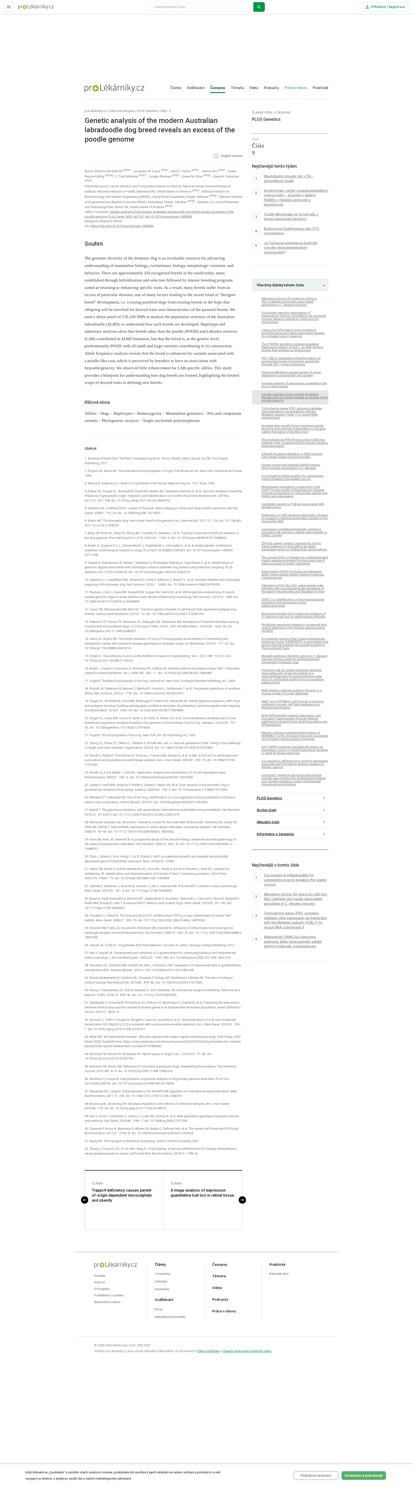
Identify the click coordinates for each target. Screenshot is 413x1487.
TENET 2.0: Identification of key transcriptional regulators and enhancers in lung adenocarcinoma (292, 603)
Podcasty (271, 87)
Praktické (320, 87)
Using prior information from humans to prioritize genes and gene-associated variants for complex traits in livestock (293, 333)
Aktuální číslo (268, 822)
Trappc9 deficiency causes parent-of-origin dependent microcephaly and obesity (122, 1195)
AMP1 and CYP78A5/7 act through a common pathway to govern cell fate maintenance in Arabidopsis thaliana (292, 704)
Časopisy (217, 87)
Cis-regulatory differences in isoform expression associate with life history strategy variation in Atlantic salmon (294, 764)
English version (231, 156)
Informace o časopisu (275, 834)
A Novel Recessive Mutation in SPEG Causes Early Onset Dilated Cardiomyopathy (291, 455)
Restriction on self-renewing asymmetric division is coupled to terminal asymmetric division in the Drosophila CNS (294, 518)
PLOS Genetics (147, 111)
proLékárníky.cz (95, 111)
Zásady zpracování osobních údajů (247, 1351)
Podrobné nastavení (316, 1475)
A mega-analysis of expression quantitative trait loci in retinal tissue (202, 1193)
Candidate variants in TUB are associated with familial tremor (292, 505)
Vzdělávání (195, 87)
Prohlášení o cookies (109, 1295)
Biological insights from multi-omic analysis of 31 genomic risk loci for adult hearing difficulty (293, 615)
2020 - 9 (165, 111)
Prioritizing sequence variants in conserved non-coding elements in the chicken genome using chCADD (294, 628)
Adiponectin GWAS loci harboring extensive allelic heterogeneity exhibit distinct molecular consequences (292, 575)
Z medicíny (162, 1274)
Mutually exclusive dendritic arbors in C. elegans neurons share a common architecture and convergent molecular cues (294, 659)
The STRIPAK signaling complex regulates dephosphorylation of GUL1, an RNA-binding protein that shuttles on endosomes (292, 347)
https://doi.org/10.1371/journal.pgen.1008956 (122, 226)
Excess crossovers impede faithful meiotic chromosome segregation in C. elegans (290, 466)
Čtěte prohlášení (208, 1351)
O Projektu (101, 1289)
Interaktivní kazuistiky (170, 1317)
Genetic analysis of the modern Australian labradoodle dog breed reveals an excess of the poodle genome (294, 397)
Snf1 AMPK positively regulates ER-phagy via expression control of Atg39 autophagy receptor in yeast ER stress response (294, 750)
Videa (254, 87)
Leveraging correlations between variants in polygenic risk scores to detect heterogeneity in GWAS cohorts (294, 532)
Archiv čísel (266, 810)
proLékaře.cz (28, 9)
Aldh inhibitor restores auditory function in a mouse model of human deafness (291, 692)
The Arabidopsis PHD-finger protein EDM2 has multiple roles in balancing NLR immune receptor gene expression (294, 443)
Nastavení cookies (107, 1302)
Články (175, 87)
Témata (237, 87)
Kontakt (99, 1276)
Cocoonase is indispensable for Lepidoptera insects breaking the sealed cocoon (292, 477)
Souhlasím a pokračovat (364, 1475)
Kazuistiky (162, 1289)
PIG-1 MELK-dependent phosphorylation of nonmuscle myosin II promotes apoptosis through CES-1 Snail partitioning (291, 361)
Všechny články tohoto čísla (280, 285)
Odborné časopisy (122, 111)
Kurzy (159, 1309)
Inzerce (99, 1282)
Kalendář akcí (278, 1274)
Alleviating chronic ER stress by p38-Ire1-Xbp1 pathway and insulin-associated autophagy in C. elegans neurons (289, 302)
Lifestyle (161, 1281)
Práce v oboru (296, 87)
